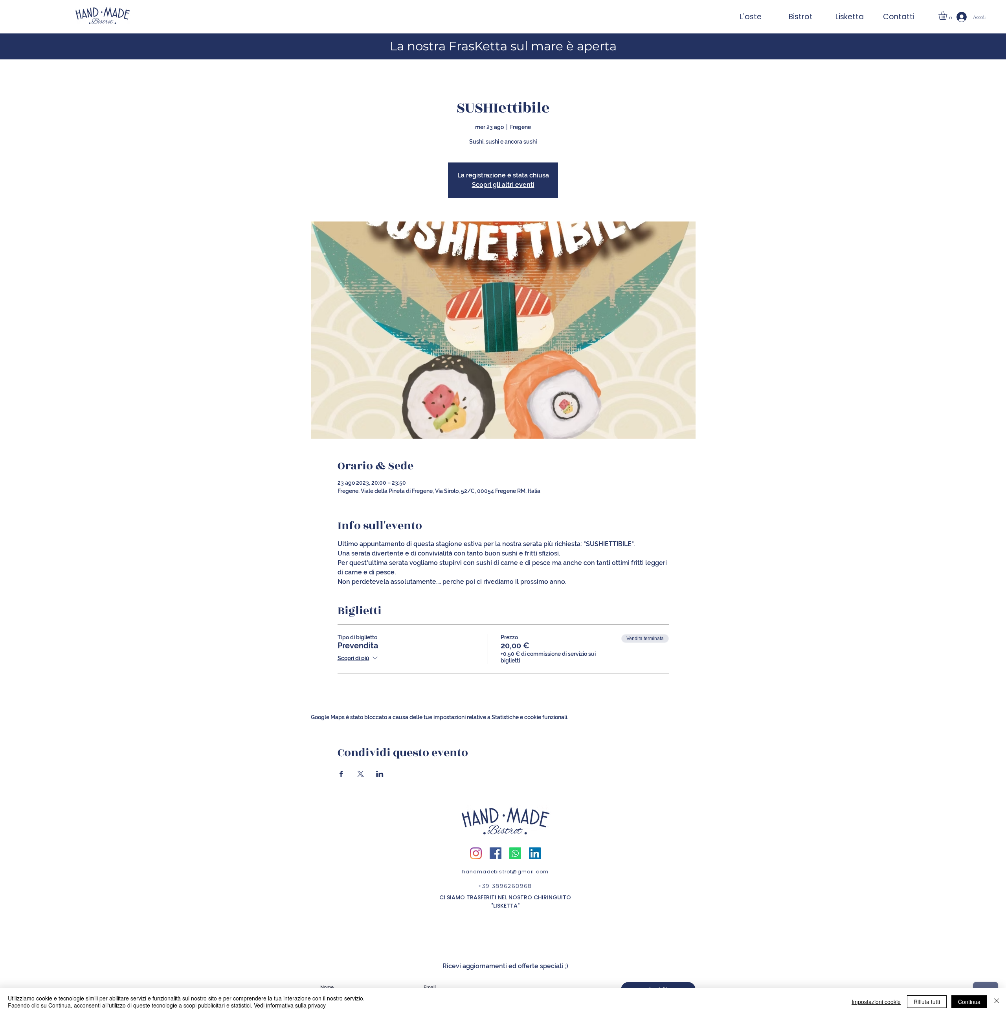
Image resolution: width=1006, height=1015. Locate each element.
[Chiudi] (996, 1002)
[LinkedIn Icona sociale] (535, 853)
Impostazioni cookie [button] (876, 1002)
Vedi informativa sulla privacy (290, 1005)
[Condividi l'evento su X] (360, 774)
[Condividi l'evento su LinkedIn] (380, 774)
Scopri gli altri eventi (503, 184)
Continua (969, 1002)
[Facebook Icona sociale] (495, 853)
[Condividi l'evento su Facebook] (341, 774)
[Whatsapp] (515, 853)
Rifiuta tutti (927, 1002)
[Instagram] (476, 853)
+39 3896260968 (505, 886)
